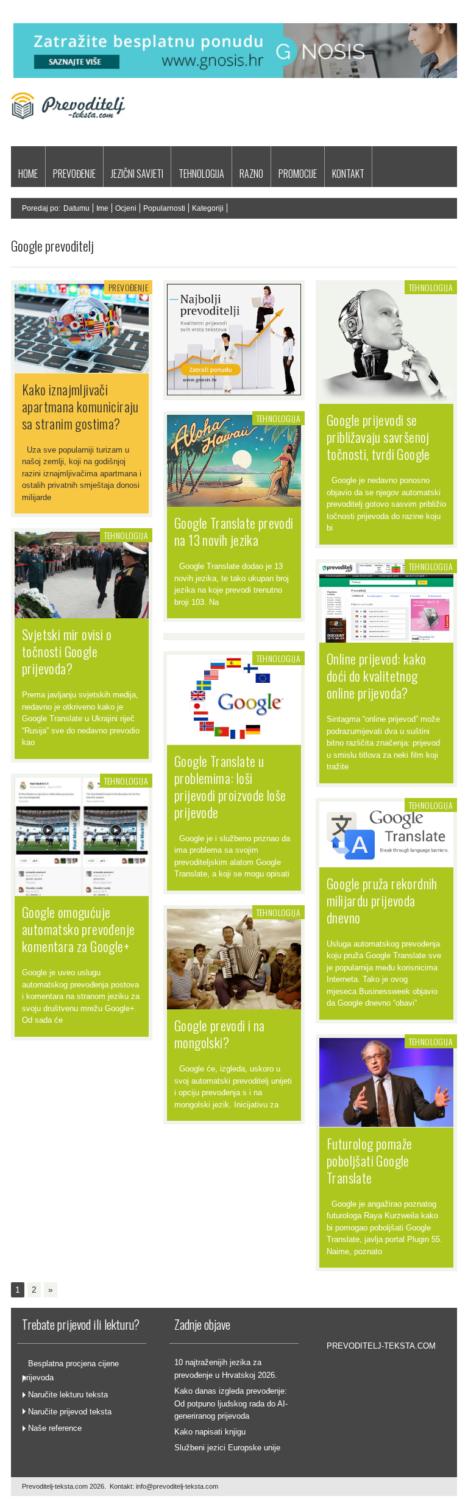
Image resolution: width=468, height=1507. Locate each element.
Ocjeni (125, 208)
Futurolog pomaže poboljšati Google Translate (369, 1160)
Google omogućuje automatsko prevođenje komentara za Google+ (78, 929)
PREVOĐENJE (74, 173)
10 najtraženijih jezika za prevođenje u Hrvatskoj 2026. (225, 1369)
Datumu (76, 208)
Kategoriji (208, 208)
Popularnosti (164, 208)
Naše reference (55, 1428)
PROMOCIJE (297, 173)
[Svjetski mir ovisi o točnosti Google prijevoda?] (82, 612)
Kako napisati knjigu (210, 1431)
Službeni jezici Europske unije (227, 1447)
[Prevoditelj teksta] (68, 133)
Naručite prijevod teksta (70, 1411)
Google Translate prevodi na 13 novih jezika (234, 531)
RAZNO (251, 173)
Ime (102, 208)
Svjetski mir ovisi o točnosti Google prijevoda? (67, 651)
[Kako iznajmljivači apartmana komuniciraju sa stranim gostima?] (82, 367)
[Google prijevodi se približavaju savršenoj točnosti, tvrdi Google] (386, 398)
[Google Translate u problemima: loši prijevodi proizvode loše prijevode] (234, 738)
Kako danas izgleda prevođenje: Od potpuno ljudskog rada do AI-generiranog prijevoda (231, 1403)
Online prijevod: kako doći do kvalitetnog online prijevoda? (376, 675)
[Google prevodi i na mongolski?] (234, 1003)
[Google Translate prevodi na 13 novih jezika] (234, 501)
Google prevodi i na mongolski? (219, 1033)
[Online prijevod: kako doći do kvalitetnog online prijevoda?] (386, 636)
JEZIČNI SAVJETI (137, 173)
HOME (28, 173)
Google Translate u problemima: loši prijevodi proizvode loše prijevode (230, 786)
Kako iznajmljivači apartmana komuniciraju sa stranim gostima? (80, 406)
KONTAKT (348, 173)
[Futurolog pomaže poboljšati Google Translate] (386, 1121)
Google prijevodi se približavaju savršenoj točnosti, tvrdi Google (378, 437)
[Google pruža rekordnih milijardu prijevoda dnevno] (386, 861)
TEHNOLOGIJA (201, 173)
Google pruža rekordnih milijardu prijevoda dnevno (382, 900)
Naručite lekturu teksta (68, 1394)
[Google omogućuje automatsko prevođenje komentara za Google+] (82, 890)
